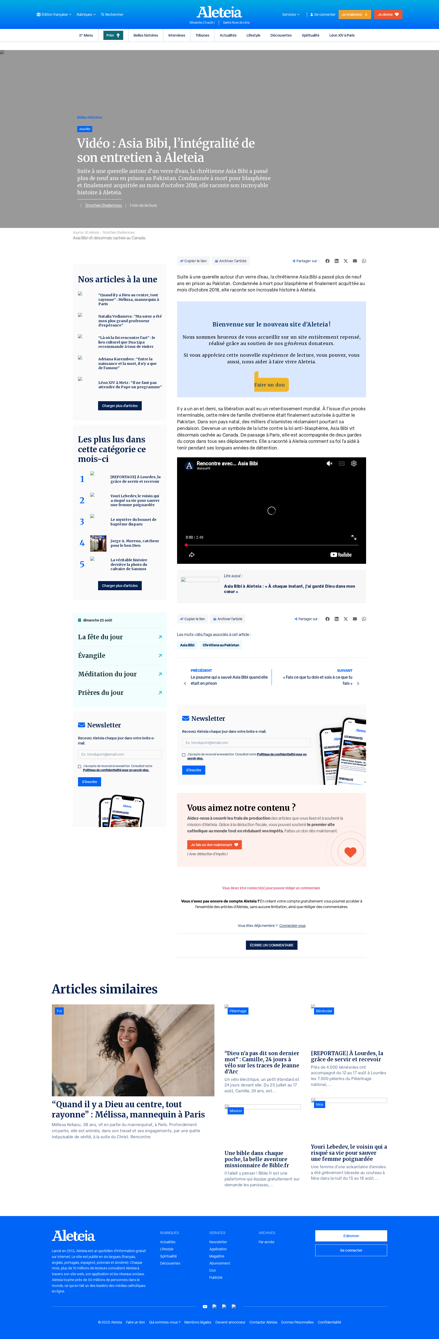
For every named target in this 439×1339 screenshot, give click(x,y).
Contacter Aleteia (263, 1322)
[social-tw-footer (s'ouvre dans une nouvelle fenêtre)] (224, 1306)
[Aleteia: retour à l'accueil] (219, 11)
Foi (59, 1011)
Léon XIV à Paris (342, 35)
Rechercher (114, 14)
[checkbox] (183, 754)
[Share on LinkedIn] (337, 261)
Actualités (228, 35)
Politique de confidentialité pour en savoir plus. (116, 770)
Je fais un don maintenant (211, 844)
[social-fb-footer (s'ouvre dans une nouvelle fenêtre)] (214, 1306)
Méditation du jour (107, 674)
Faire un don (269, 385)
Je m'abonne (352, 14)
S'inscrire (193, 770)
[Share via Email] (355, 261)
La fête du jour (100, 637)
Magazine (216, 1256)
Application (218, 1249)
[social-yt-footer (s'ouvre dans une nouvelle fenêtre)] (205, 1306)
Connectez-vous (292, 925)
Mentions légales (197, 1322)
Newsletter (218, 1242)
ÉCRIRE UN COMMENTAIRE (271, 945)
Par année (266, 1242)
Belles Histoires (89, 117)
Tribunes (202, 35)
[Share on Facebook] (327, 261)
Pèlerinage (238, 1011)
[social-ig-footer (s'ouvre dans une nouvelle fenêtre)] (234, 1306)
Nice (319, 1104)
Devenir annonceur (230, 1322)
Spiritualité (310, 35)
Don (212, 1270)
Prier (110, 35)
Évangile (91, 656)
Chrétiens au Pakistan (221, 645)
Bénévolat (324, 1011)
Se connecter (325, 14)
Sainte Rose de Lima (236, 23)
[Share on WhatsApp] (364, 261)
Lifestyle (253, 35)
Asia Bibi (187, 645)
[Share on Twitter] (346, 261)
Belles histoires (146, 35)
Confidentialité (329, 1322)
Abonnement (219, 1263)
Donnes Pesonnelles (297, 1322)
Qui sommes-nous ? (164, 1322)
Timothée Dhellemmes (103, 205)
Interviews (176, 35)
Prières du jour (100, 693)
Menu (88, 35)
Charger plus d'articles (120, 405)
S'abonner (351, 1235)
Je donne (385, 14)
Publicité (216, 1277)
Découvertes (281, 35)
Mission (236, 1111)
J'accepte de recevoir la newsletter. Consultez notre (247, 756)
